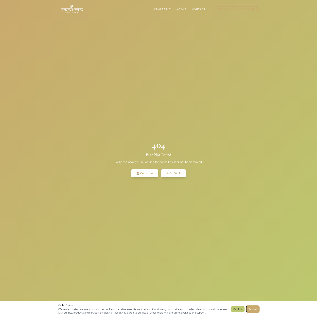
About (182, 9)
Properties (163, 9)
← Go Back (173, 173)
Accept (252, 309)
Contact (199, 9)
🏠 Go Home (144, 173)
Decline (238, 309)
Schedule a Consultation (235, 9)
